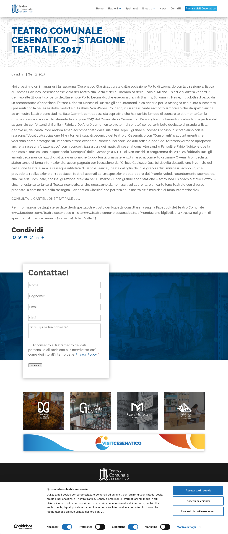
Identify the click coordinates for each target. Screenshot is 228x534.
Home (99, 8)
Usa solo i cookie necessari (198, 511)
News (163, 8)
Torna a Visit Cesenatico (201, 8)
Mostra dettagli (186, 526)
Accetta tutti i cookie (198, 490)
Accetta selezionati (198, 500)
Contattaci (35, 365)
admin (20, 74)
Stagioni (112, 8)
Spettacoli (131, 8)
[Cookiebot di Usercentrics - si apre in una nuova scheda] (23, 527)
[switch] (100, 527)
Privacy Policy (86, 354)
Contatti (175, 8)
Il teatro (147, 8)
